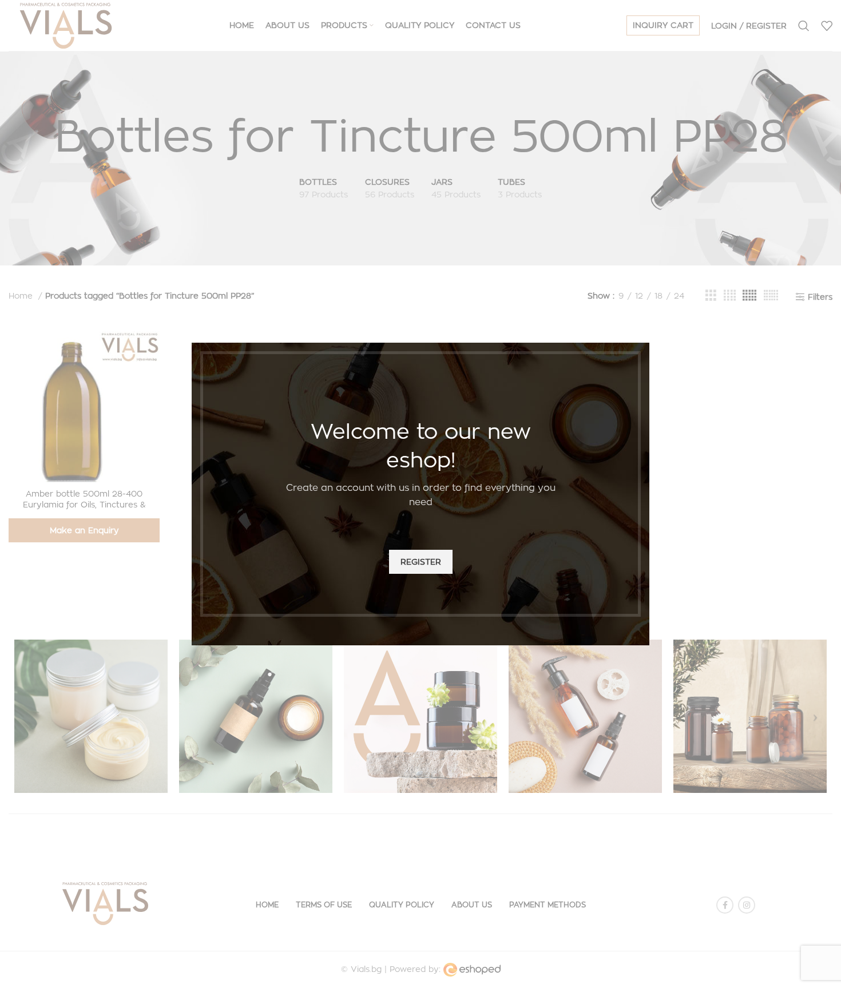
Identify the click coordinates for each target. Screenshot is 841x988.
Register (420, 561)
